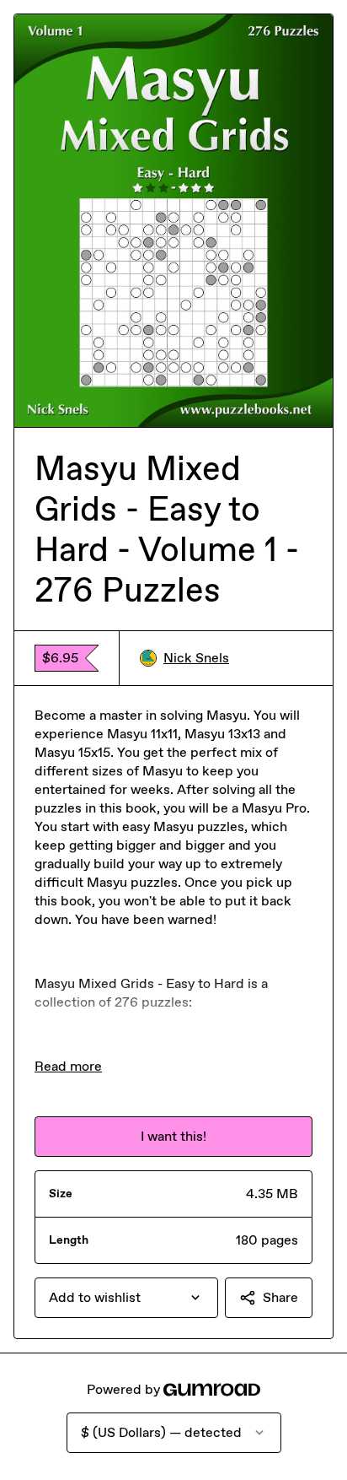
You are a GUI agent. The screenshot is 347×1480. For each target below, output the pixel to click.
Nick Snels (196, 658)
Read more (68, 1066)
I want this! (173, 1136)
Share (280, 1297)
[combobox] (126, 1297)
